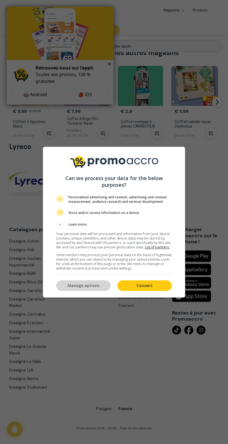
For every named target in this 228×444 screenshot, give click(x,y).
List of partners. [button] (157, 247)
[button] (114, 224)
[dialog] (114, 222)
